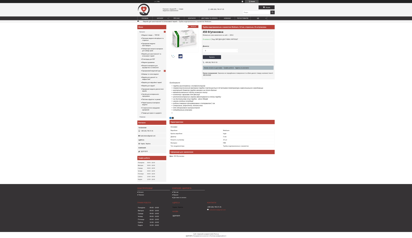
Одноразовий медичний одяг (151, 71)
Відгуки (175, 195)
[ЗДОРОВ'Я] (143, 15)
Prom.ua (216, 234)
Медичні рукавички (148, 62)
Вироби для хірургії (148, 86)
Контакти (191, 18)
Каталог (160, 18)
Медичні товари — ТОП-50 (150, 35)
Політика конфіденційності (218, 236)
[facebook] (170, 118)
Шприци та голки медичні (150, 74)
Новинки (227, 18)
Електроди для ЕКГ (148, 59)
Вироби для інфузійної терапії (152, 82)
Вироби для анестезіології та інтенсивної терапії (160, 21)
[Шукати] (272, 12)
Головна (145, 18)
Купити (211, 57)
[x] (173, 118)
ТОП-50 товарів (242, 18)
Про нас (176, 18)
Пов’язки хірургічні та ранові (151, 99)
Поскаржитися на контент (201, 236)
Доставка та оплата (209, 18)
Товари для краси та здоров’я (151, 113)
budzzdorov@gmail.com (147, 136)
